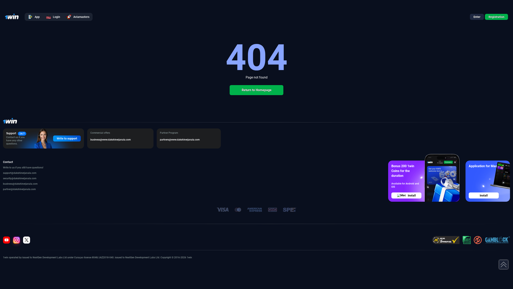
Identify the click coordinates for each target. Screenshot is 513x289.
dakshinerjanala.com (25, 178)
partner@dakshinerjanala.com (19, 189)
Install (412, 195)
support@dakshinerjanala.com (19, 173)
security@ (8, 178)
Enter (477, 16)
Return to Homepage (257, 90)
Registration (496, 16)
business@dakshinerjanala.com (20, 183)
